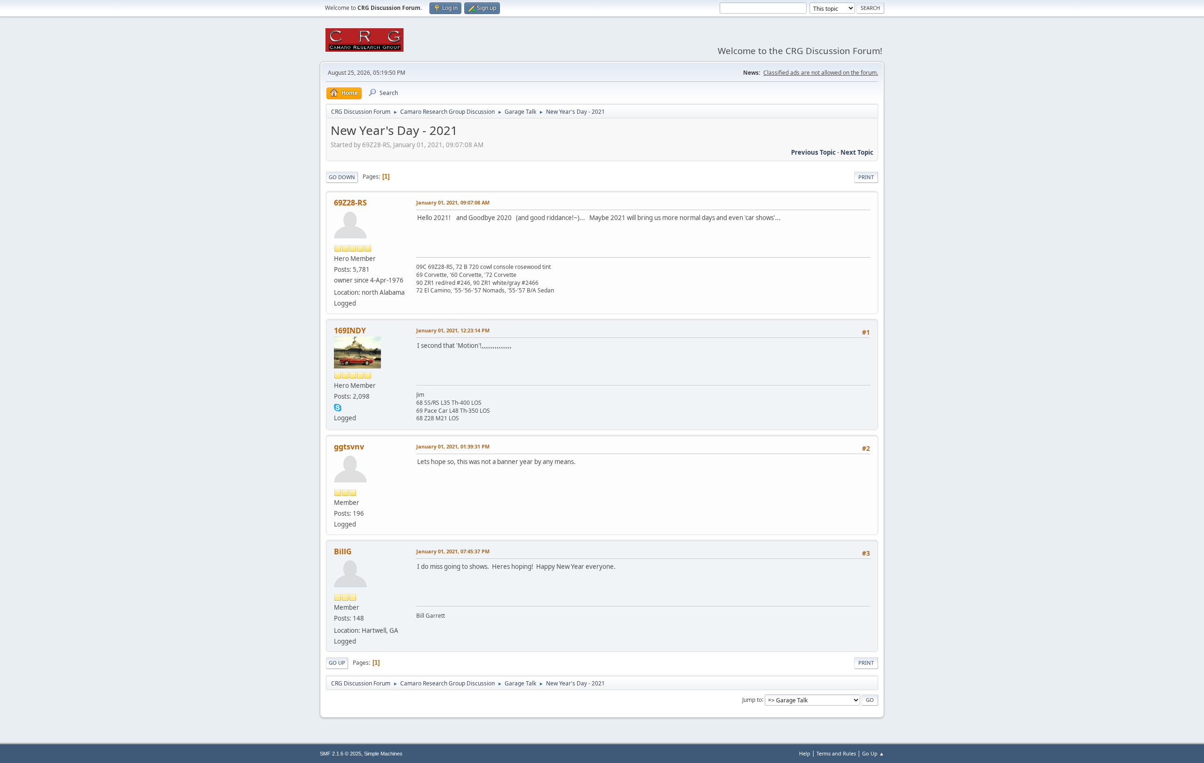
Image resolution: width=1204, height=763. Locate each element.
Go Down (342, 177)
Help (804, 753)
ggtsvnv (349, 446)
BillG (343, 551)
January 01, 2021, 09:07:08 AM (453, 202)
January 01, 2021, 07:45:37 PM (453, 551)
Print (866, 177)
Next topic (856, 152)
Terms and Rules (836, 753)
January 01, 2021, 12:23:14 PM (453, 330)
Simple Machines (383, 753)
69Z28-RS (350, 202)
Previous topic (813, 152)
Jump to (752, 699)
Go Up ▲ (873, 753)
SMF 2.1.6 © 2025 (340, 753)
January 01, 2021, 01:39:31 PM (453, 446)
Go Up (337, 662)
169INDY (350, 330)
